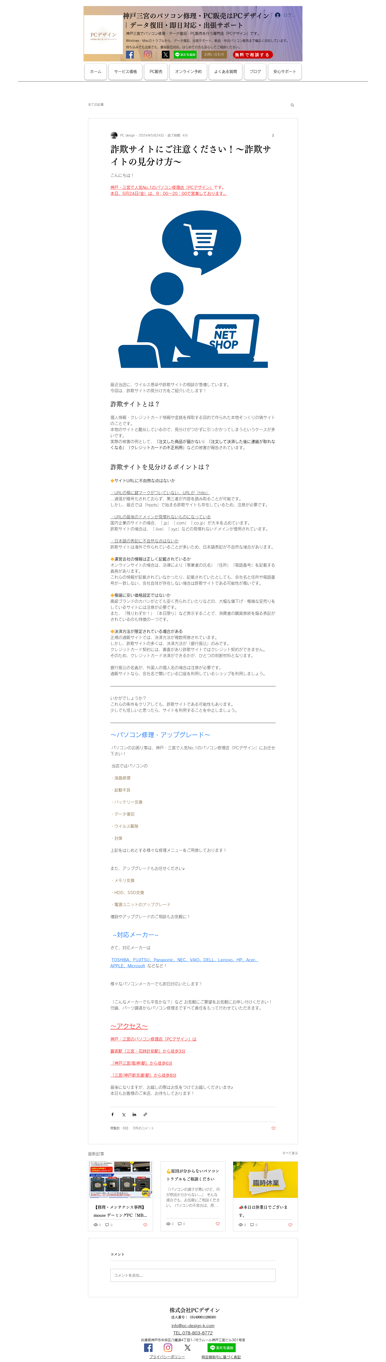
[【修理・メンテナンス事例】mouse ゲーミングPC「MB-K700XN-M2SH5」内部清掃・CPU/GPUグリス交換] (120, 1180)
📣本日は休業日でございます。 (263, 1211)
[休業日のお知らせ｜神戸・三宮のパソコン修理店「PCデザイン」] (265, 1180)
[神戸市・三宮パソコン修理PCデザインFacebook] (130, 55)
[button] (292, 105)
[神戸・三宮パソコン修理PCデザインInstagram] (168, 1347)
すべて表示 (290, 1153)
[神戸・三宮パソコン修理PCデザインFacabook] (148, 1347)
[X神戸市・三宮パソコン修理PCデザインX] (166, 55)
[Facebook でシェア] (112, 1114)
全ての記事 (96, 104)
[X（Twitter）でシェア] (123, 1114)
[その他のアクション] (273, 135)
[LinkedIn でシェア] (134, 1114)
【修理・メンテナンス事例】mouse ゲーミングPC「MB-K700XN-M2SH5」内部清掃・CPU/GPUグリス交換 (120, 1212)
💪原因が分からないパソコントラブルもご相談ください (192, 1175)
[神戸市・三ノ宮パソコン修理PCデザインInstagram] (148, 55)
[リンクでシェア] (145, 1114)
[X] (187, 1347)
